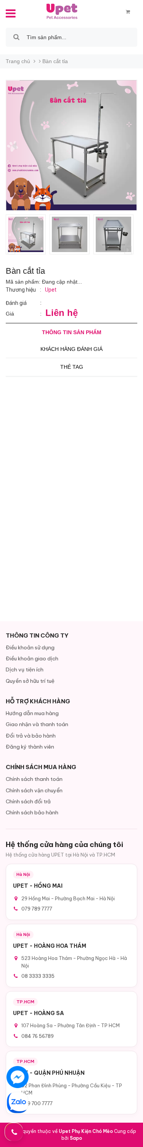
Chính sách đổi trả (28, 801)
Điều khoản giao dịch (32, 658)
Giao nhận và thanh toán (37, 724)
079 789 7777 (36, 909)
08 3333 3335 (38, 976)
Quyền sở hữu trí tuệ (30, 680)
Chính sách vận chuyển (34, 790)
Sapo (76, 1138)
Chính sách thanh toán (34, 779)
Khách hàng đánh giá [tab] (71, 349)
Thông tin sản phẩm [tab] (71, 332)
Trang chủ (18, 61)
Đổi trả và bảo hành (31, 735)
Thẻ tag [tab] (71, 367)
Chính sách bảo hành (32, 812)
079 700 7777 (37, 1103)
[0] (128, 11)
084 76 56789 (37, 1036)
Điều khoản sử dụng (30, 647)
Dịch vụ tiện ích (24, 669)
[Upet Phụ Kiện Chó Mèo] (62, 11)
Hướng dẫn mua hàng (32, 713)
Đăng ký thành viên (30, 746)
